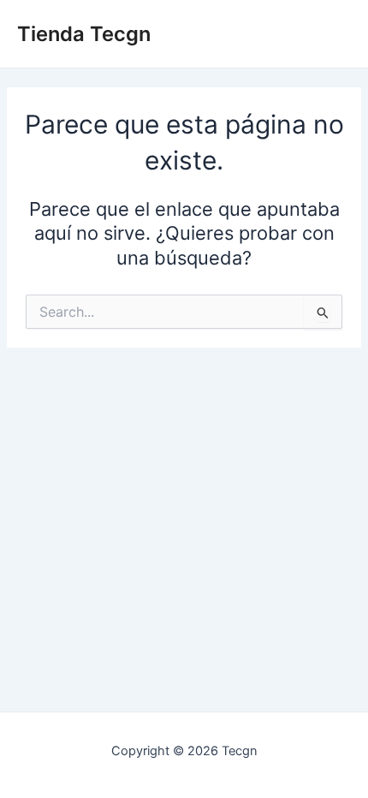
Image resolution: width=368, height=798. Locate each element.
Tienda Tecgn (84, 33)
